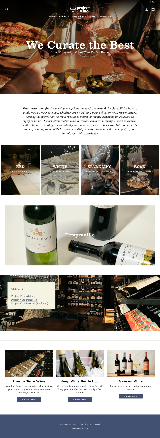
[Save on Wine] (131, 363)
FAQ (92, 16)
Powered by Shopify (80, 428)
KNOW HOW (80, 399)
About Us (64, 16)
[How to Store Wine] (29, 363)
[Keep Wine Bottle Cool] (80, 363)
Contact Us (105, 16)
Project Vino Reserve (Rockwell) (29, 303)
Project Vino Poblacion (24, 299)
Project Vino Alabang (23, 296)
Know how (29, 399)
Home (52, 16)
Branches (79, 16)
